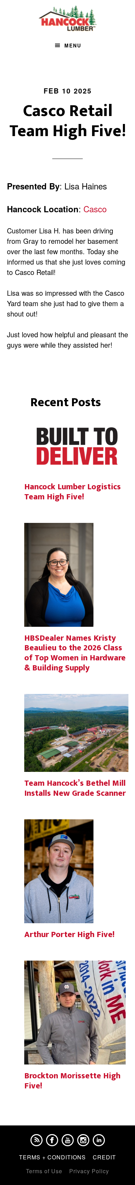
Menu (72, 45)
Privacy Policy (89, 1171)
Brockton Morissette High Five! (72, 1081)
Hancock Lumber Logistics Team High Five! (72, 492)
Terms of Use (44, 1171)
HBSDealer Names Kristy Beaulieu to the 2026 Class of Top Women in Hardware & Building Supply (75, 653)
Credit (104, 1157)
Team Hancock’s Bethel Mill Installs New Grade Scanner (75, 788)
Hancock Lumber (67, 18)
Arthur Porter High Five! (69, 935)
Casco (95, 209)
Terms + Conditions (52, 1157)
